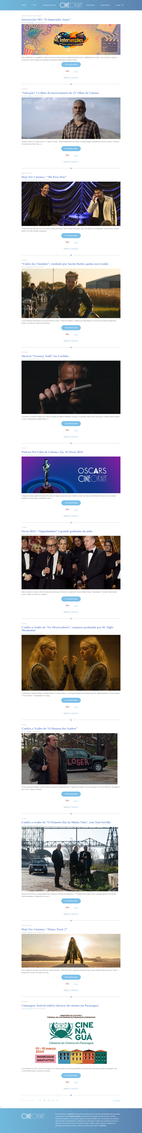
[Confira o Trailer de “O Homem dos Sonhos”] (69, 758)
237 (40, 1100)
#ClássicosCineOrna (49, 5)
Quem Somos (90, 5)
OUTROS (24, 260)
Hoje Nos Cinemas (27, 173)
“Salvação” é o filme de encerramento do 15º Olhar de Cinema (60, 92)
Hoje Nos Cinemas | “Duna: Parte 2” (44, 929)
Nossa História (105, 5)
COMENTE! (71, 77)
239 (48, 1100)
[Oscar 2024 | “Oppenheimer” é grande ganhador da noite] (71, 562)
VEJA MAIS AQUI (71, 64)
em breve (24, 623)
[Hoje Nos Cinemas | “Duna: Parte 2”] (71, 950)
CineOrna (29, 96)
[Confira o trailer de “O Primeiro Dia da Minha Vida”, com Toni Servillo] (70, 859)
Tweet (76, 71)
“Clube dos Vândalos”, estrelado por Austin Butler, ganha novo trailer (65, 263)
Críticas (24, 5)
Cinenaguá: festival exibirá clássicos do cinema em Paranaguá (60, 1005)
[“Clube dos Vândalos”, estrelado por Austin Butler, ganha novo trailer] (71, 293)
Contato (118, 5)
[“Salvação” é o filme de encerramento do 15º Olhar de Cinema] (71, 118)
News (34, 5)
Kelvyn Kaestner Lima (32, 180)
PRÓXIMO (116, 1101)
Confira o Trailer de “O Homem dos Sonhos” (49, 728)
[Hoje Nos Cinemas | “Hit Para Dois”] (71, 203)
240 (53, 1100)
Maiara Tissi (30, 455)
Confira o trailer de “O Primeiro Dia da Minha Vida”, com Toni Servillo (66, 822)
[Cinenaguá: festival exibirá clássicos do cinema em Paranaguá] (71, 1038)
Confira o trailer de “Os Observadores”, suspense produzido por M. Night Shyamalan (67, 629)
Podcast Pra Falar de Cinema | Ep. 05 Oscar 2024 (52, 452)
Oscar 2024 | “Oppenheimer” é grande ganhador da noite (57, 531)
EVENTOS (25, 89)
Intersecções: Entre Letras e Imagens (32, 15)
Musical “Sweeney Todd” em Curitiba (45, 356)
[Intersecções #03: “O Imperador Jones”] (71, 39)
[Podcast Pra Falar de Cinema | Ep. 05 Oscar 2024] (71, 474)
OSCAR (24, 448)
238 (44, 1100)
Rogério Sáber (30, 22)
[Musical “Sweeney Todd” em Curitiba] (71, 387)
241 (57, 1100)
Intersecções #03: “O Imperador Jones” (46, 19)
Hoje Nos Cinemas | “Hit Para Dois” (44, 177)
